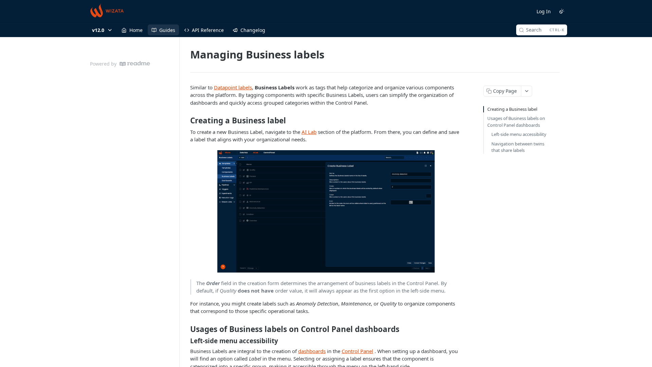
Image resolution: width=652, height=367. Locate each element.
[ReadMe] (135, 63)
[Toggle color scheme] (561, 11)
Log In (544, 11)
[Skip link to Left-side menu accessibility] (185, 340)
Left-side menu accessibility (518, 134)
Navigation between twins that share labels (517, 147)
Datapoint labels (233, 87)
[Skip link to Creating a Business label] (185, 120)
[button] (326, 211)
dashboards (312, 351)
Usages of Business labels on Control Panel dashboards (516, 121)
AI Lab (309, 131)
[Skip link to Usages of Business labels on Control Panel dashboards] (185, 329)
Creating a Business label (512, 109)
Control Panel (357, 351)
